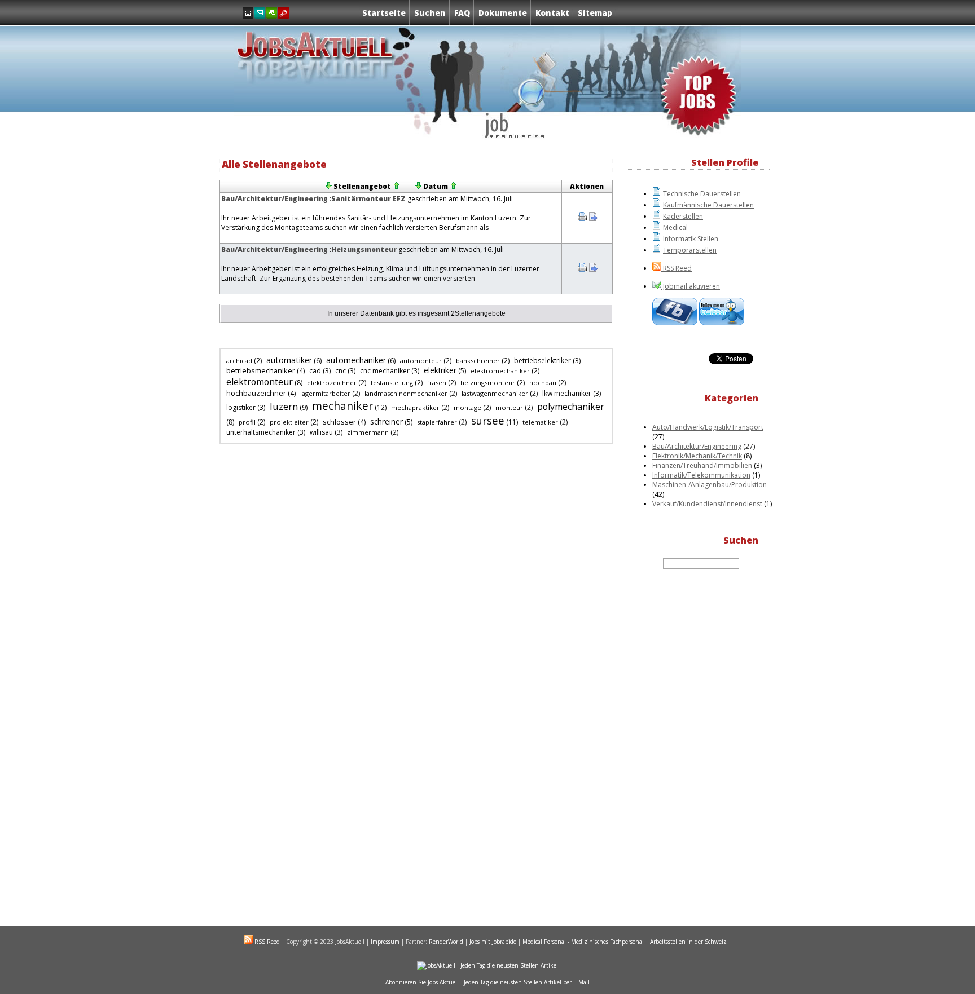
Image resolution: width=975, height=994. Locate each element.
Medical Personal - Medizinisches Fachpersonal (583, 942)
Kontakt (552, 12)
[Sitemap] (271, 13)
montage (467, 407)
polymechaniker (570, 406)
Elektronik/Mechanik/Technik (697, 456)
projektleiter (289, 422)
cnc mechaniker (385, 370)
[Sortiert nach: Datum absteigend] (418, 186)
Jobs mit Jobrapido (492, 942)
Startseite (384, 12)
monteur (509, 407)
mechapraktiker (415, 407)
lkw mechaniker (566, 393)
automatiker (289, 360)
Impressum (385, 942)
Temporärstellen (690, 250)
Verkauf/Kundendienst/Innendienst (707, 504)
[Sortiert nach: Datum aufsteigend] (453, 186)
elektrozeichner (332, 382)
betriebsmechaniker (260, 370)
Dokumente (502, 12)
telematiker (540, 422)
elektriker (440, 370)
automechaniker (356, 360)
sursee (487, 420)
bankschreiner (478, 360)
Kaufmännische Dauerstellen (708, 205)
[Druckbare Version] (582, 218)
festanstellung (392, 382)
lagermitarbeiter (325, 393)
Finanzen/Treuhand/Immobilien (702, 465)
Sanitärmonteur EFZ (368, 199)
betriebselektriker (542, 360)
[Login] (283, 13)
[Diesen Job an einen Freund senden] (593, 218)
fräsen (436, 382)
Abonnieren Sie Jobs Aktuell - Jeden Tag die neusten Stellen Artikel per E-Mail (487, 982)
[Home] (248, 13)
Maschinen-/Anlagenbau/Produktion (709, 484)
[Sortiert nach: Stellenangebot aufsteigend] (396, 186)
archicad (239, 360)
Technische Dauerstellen (702, 193)
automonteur (421, 360)
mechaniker (342, 405)
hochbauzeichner (256, 393)
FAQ (462, 12)
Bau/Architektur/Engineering (275, 199)
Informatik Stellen (690, 239)
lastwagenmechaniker (495, 393)
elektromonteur (259, 381)
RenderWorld (446, 942)
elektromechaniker (500, 370)
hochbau (542, 382)
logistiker (241, 407)
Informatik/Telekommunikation (701, 475)
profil (247, 422)
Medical (675, 227)
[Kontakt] (259, 13)
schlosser (339, 422)
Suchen (430, 12)
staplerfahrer (437, 422)
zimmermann (368, 432)
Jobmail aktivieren (690, 286)
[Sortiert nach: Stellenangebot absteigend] (328, 186)
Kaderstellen (683, 216)
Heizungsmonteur (364, 249)
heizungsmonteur (487, 382)
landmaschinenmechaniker (405, 393)
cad (315, 370)
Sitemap (595, 12)
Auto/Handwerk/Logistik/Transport (707, 427)
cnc (340, 370)
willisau (321, 432)
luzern (284, 406)
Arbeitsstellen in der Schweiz (688, 942)
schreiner (386, 422)
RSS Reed (676, 268)
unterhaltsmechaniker (261, 432)
